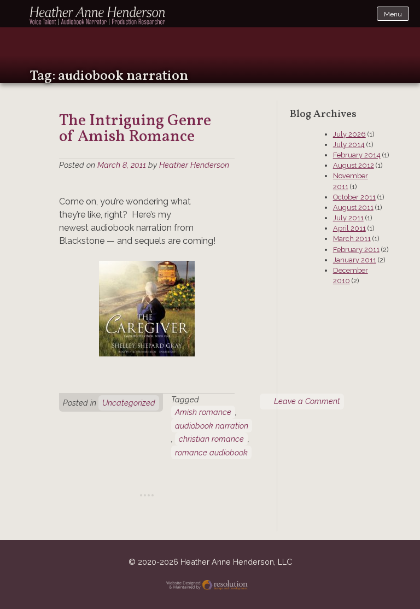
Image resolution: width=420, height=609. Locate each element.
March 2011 (352, 239)
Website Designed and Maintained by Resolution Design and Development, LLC (210, 586)
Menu (393, 14)
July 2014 (349, 144)
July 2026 (349, 134)
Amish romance (203, 412)
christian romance (211, 438)
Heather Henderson (194, 164)
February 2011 (356, 249)
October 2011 (354, 197)
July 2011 (348, 218)
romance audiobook (211, 452)
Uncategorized (128, 402)
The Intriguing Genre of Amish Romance (135, 129)
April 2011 (349, 228)
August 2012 (353, 165)
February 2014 (357, 155)
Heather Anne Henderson (98, 16)
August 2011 (353, 207)
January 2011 (354, 260)
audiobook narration (211, 425)
